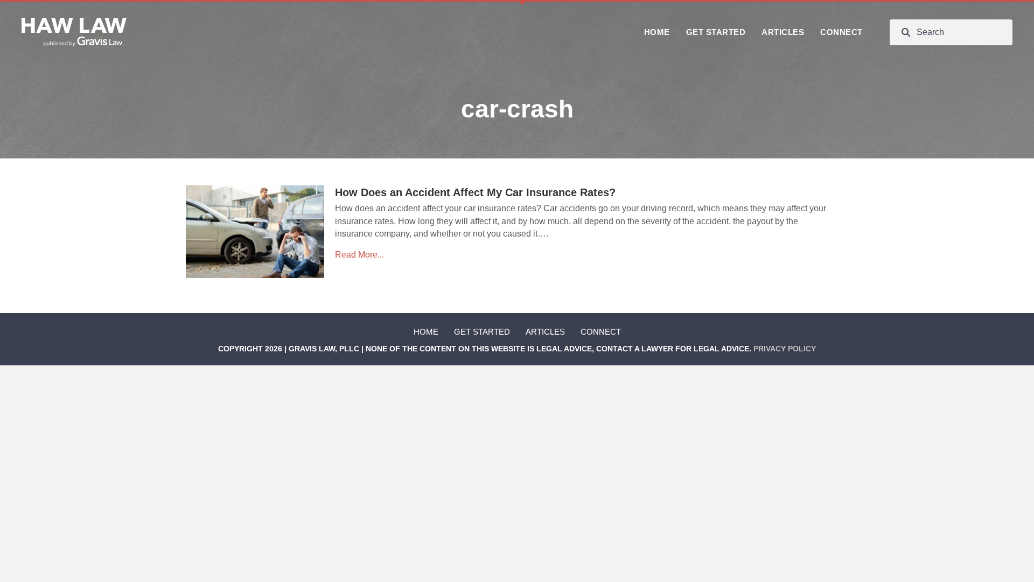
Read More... (359, 254)
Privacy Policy (784, 348)
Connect (601, 331)
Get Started (482, 331)
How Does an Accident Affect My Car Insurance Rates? (475, 192)
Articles (545, 331)
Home (426, 331)
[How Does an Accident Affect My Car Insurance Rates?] (255, 230)
